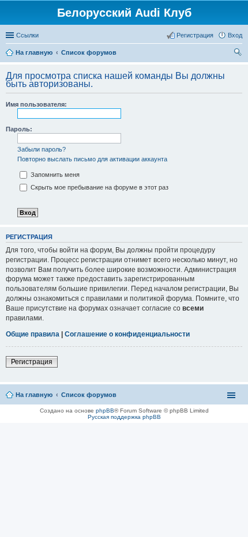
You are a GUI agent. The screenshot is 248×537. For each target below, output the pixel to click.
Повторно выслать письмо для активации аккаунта (92, 159)
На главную (34, 394)
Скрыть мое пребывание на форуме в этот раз (98, 187)
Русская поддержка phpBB (124, 417)
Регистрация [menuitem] (194, 35)
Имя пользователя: (36, 104)
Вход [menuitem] (235, 35)
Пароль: (19, 129)
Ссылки (27, 35)
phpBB (105, 410)
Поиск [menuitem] (238, 53)
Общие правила (32, 334)
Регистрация (31, 362)
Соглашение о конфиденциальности (127, 334)
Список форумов (89, 394)
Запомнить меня (54, 174)
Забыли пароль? (41, 149)
